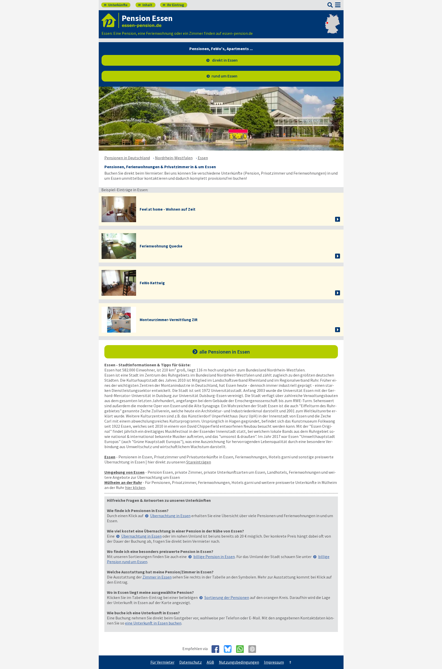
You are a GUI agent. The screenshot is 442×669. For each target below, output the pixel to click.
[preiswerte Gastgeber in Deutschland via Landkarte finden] (332, 28)
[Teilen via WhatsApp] (242, 649)
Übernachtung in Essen (170, 515)
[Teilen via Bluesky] (229, 649)
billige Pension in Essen (214, 556)
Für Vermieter (162, 662)
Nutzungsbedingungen (239, 662)
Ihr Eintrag (173, 5)
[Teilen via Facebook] (217, 649)
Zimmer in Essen (157, 577)
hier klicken (135, 487)
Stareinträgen (198, 461)
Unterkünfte (115, 5)
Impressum (274, 662)
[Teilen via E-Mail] (254, 649)
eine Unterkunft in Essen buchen (153, 623)
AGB (210, 662)
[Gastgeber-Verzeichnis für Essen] (110, 20)
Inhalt (145, 5)
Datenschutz (190, 662)
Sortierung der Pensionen (226, 597)
